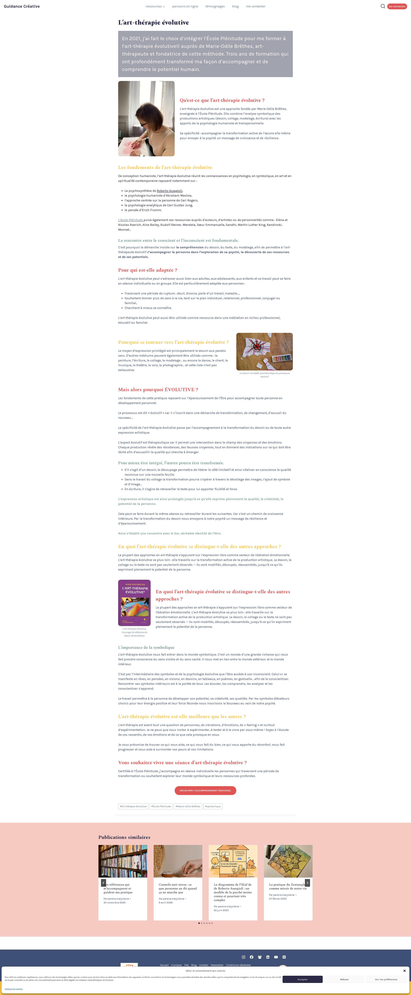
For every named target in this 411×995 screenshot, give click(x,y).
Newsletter (217, 965)
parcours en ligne (185, 6)
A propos (176, 965)
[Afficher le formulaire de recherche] (382, 6)
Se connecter (397, 6)
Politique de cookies (14, 989)
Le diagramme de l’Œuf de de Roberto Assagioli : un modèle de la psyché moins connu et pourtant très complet (233, 892)
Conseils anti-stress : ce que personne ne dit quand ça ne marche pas (178, 888)
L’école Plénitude (131, 220)
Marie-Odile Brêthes (188, 806)
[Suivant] (307, 883)
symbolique (213, 806)
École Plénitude (161, 806)
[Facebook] (251, 957)
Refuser (344, 979)
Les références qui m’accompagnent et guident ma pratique (118, 888)
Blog (194, 965)
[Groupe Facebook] (259, 957)
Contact (203, 965)
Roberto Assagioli (169, 191)
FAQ (186, 965)
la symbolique (162, 648)
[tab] (199, 923)
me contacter (255, 6)
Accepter (303, 979)
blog (235, 6)
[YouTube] (276, 957)
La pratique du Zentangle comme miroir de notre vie (288, 886)
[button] (404, 970)
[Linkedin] (267, 957)
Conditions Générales (238, 965)
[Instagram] (243, 957)
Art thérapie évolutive (133, 806)
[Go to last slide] (103, 883)
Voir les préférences (386, 979)
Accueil (164, 965)
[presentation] (122, 861)
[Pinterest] (284, 957)
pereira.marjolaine (118, 898)
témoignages (215, 6)
